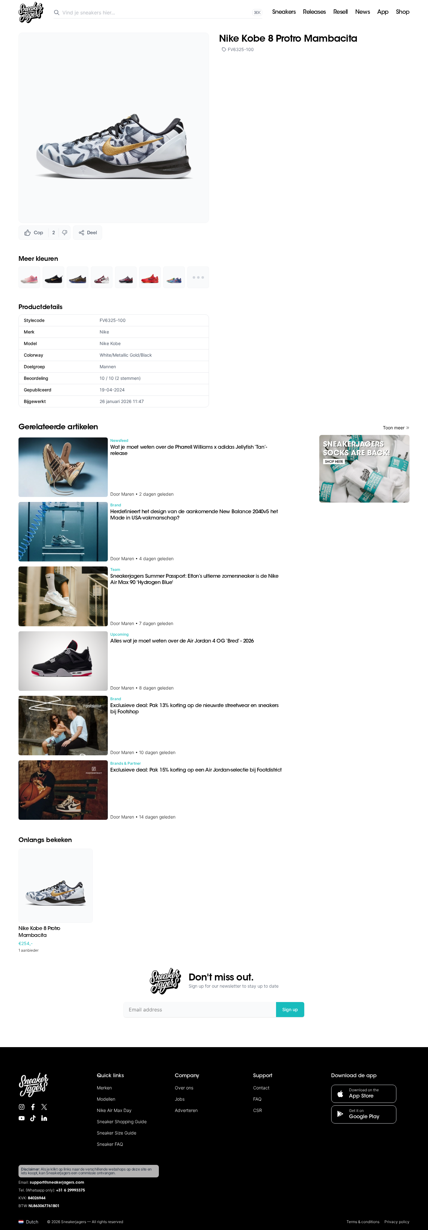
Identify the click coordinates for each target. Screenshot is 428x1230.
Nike (104, 331)
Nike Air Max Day (114, 1110)
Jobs (180, 1099)
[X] (44, 1107)
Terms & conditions (363, 1221)
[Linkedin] (44, 1118)
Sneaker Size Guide (116, 1132)
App (383, 12)
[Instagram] (21, 1107)
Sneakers (283, 12)
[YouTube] (21, 1118)
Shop (403, 12)
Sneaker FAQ (110, 1144)
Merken (104, 1087)
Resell (340, 12)
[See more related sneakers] (198, 277)
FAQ (257, 1099)
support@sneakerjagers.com (57, 1183)
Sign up (290, 1009)
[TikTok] (33, 1118)
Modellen (106, 1099)
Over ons (184, 1087)
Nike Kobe (110, 343)
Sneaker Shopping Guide (122, 1121)
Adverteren (186, 1110)
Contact (261, 1087)
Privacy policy (397, 1221)
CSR (257, 1110)
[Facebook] (33, 1107)
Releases (314, 12)
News (362, 12)
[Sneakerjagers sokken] (364, 469)
